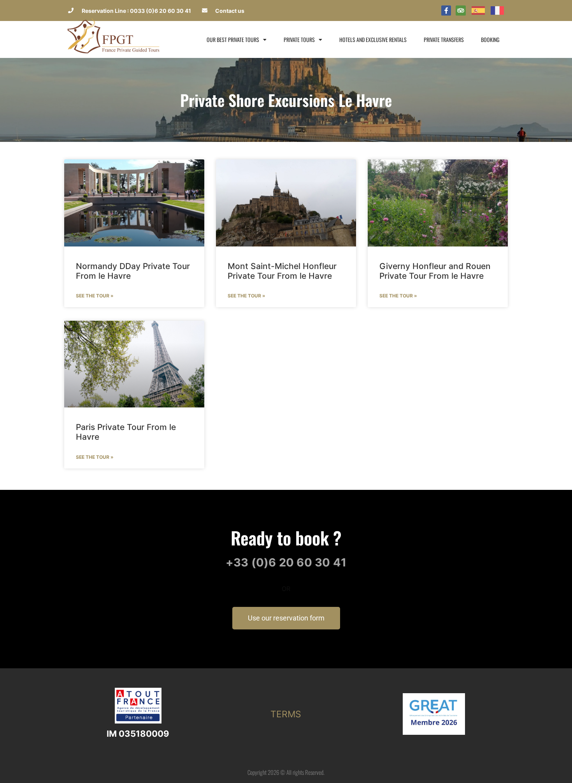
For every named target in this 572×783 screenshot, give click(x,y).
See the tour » (95, 296)
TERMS (285, 714)
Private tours (299, 39)
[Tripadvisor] (461, 10)
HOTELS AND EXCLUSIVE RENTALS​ (373, 39)
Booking (490, 39)
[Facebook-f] (446, 10)
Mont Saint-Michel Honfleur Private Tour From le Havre (282, 271)
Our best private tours (233, 39)
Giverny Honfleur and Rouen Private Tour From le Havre (435, 271)
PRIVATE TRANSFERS (444, 39)
